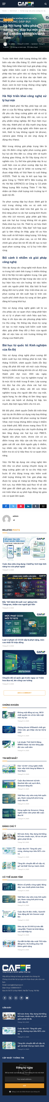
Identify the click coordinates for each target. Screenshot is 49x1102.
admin (13, 44)
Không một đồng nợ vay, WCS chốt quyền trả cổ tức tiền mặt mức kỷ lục (31, 715)
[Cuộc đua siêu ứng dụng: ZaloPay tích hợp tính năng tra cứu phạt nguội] (24, 548)
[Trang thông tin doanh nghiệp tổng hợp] (25, 4)
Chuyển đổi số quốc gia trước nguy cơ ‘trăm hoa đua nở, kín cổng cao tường (23, 679)
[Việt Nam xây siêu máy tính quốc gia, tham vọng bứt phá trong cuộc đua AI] (8, 799)
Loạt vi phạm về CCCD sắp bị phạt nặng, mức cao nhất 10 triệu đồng (23, 641)
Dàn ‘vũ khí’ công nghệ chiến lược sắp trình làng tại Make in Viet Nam (31, 768)
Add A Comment (24, 693)
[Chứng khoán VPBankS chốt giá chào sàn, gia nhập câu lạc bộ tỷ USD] (8, 729)
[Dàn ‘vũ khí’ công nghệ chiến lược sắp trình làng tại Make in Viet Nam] (8, 769)
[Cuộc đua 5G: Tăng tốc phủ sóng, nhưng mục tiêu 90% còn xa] (8, 851)
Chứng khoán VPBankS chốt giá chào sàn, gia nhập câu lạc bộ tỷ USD (32, 730)
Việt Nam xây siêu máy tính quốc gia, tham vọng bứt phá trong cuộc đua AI (32, 798)
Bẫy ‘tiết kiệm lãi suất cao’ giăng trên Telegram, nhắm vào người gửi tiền (19, 603)
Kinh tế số (8, 20)
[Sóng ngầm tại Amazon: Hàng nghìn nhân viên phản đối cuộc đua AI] (8, 814)
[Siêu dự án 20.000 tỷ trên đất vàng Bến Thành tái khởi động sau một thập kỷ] (8, 928)
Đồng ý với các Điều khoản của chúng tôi (25, 1092)
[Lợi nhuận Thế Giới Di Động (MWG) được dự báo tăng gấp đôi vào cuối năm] (8, 744)
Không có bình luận (19, 47)
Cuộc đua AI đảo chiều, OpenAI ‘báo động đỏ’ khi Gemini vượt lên (31, 914)
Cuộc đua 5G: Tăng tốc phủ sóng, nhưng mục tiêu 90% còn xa (31, 851)
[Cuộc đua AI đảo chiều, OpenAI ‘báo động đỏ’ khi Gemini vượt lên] (8, 914)
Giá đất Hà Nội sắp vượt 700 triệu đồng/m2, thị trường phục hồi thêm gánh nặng (32, 944)
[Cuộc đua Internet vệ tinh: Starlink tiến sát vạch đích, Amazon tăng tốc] (8, 784)
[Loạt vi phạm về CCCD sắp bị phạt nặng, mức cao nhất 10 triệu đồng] (24, 624)
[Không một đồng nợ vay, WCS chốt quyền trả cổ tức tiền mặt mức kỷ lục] (8, 714)
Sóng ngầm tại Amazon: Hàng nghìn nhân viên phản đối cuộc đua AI (31, 812)
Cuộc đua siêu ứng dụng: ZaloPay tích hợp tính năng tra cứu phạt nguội (24, 565)
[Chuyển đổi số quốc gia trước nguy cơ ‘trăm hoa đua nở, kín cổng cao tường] (24, 662)
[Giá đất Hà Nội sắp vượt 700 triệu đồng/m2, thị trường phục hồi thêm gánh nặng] (8, 943)
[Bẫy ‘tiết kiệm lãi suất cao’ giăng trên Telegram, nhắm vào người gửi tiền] (24, 586)
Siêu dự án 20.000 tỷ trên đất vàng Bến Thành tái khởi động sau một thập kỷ (31, 929)
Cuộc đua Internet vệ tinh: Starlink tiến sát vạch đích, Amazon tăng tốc (29, 783)
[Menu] (3, 3)
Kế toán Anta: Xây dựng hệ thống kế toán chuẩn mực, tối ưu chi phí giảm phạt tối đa (32, 836)
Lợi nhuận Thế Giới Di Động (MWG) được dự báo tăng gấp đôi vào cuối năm (31, 744)
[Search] (45, 3)
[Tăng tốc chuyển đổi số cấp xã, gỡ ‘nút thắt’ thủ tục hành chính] (8, 865)
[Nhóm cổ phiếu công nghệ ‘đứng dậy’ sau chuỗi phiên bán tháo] (8, 886)
